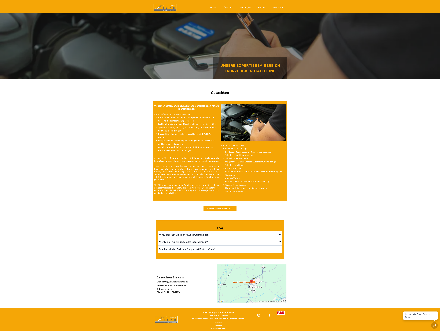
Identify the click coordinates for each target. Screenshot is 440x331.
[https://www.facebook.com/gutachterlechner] (270, 315)
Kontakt (261, 7)
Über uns (228, 7)
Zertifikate (278, 7)
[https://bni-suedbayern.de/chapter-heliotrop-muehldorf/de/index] (281, 313)
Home (213, 7)
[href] (251, 283)
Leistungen (245, 7)
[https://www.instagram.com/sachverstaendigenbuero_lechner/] (259, 314)
